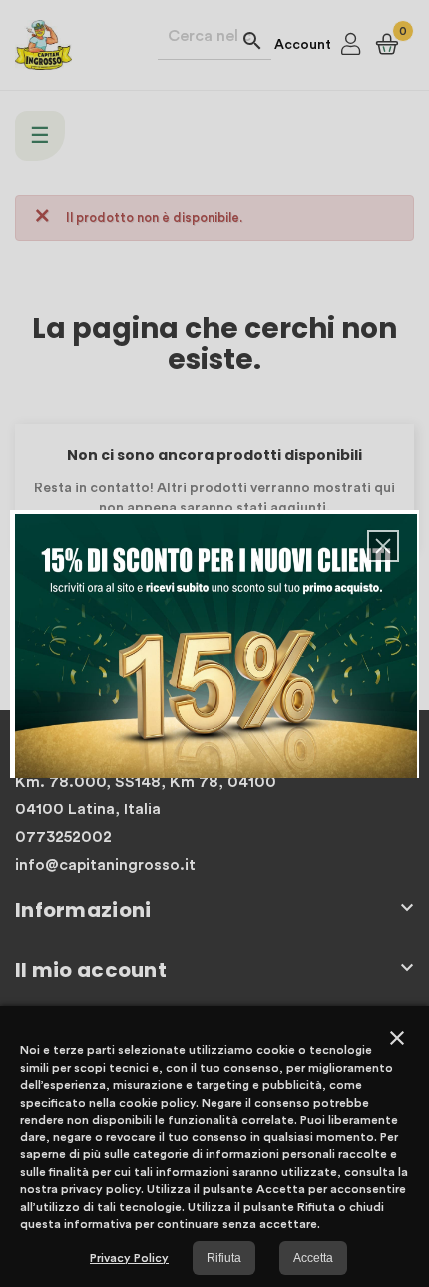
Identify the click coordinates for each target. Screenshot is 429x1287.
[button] (383, 546)
